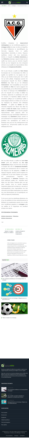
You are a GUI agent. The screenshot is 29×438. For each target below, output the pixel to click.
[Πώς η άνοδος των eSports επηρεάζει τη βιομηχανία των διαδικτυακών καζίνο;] (3, 395)
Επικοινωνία (4, 415)
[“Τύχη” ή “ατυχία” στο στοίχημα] (14, 309)
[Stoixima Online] (14, 2)
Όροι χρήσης (4, 424)
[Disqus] (14, 338)
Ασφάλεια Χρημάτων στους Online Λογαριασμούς (20, 232)
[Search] (27, 2)
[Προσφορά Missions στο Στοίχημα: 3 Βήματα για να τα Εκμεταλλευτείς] (14, 289)
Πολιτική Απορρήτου (5, 422)
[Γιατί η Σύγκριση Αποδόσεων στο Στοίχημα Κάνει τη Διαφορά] (14, 270)
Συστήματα (22, 435)
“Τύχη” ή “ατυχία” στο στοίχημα (9, 317)
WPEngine (19, 432)
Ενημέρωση (3, 417)
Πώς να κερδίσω (9, 435)
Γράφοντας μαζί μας (5, 419)
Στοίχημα (16, 435)
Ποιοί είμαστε (4, 412)
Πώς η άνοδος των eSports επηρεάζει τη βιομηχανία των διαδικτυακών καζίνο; (16, 396)
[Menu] (2, 2)
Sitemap (23, 432)
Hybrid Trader (11, 240)
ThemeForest (7, 432)
